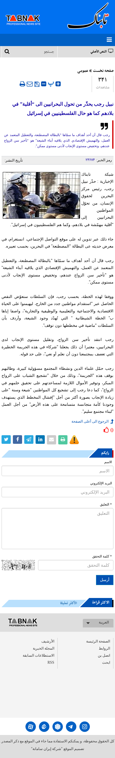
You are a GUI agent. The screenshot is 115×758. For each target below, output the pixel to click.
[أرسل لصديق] (30, 84)
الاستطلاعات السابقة (38, 655)
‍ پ (52, 83)
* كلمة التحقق (102, 556)
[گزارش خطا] (74, 439)
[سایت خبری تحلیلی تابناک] (27, 13)
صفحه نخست (103, 71)
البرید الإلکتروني (101, 483)
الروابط (104, 648)
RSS (51, 662)
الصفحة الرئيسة (98, 641)
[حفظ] (37, 84)
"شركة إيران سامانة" (47, 749)
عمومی (82, 71)
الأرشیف (47, 641)
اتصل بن (104, 655)
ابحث (106, 662)
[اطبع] (22, 84)
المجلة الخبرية (43, 648)
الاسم (108, 462)
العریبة (104, 622)
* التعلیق (106, 504)
